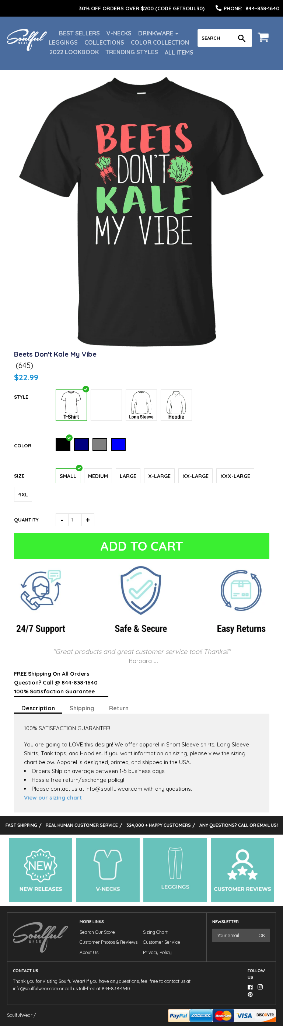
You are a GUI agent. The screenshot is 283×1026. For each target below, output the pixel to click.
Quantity (26, 520)
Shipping (82, 708)
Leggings (63, 42)
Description (38, 708)
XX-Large (195, 476)
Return (119, 708)
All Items (179, 52)
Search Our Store (97, 932)
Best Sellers (79, 33)
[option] (141, 8)
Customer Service (161, 942)
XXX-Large (235, 476)
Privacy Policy (157, 952)
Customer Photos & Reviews (108, 942)
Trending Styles (131, 52)
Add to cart (141, 546)
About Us (89, 952)
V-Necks (119, 33)
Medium (98, 476)
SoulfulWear (19, 1015)
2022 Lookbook (74, 52)
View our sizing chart (53, 797)
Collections (104, 42)
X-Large (159, 476)
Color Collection (160, 42)
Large (128, 476)
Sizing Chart (155, 932)
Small (68, 476)
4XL (23, 494)
